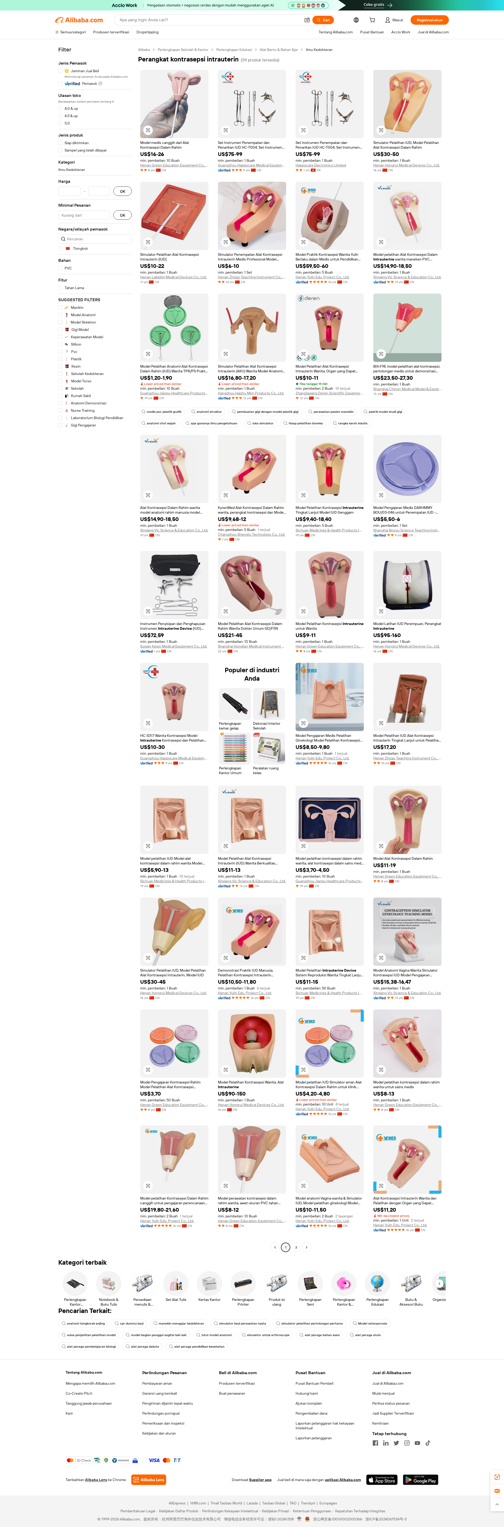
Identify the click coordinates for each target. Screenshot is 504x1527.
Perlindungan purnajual (161, 1413)
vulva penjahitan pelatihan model (91, 1335)
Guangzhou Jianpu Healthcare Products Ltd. (174, 393)
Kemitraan (380, 1423)
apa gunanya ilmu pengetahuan (214, 423)
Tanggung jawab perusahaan (89, 1403)
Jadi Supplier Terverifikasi (393, 1413)
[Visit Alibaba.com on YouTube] (417, 1443)
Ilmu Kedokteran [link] (319, 50)
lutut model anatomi (217, 1335)
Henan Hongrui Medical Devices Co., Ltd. (406, 165)
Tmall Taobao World (226, 1503)
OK (122, 191)
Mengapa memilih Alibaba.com (90, 1383)
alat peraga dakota (145, 1346)
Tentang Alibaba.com (84, 1372)
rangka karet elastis (353, 423)
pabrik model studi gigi (385, 412)
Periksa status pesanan (391, 1403)
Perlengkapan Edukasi (234, 50)
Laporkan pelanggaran (314, 1438)
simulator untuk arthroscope (268, 1335)
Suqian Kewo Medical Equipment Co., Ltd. (173, 646)
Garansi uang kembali (159, 1393)
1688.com (198, 1503)
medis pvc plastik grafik (164, 412)
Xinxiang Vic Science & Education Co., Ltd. (407, 277)
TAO (293, 1503)
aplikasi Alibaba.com (343, 1480)
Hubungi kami (307, 1393)
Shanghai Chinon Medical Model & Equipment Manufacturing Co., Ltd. (407, 389)
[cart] (373, 21)
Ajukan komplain (309, 1403)
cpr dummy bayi (132, 1323)
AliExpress (177, 1503)
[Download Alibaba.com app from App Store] (382, 1479)
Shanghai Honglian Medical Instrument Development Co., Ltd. (252, 646)
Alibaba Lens (96, 1480)
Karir (69, 1413)
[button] (307, 20)
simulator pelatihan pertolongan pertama (312, 1323)
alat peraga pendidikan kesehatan (199, 1346)
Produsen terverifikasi (237, 1383)
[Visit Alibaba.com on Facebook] (375, 1443)
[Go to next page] (306, 1247)
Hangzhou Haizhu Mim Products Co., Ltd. (251, 393)
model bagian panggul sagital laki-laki (158, 1335)
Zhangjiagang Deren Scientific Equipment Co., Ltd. (330, 393)
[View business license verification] (299, 1519)
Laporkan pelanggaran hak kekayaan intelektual (325, 1425)
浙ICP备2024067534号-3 (386, 1519)
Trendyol (308, 1503)
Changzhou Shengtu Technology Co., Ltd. (251, 534)
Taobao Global (273, 1503)
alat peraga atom (368, 1335)
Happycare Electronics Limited (321, 165)
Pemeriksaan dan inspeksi (163, 1423)
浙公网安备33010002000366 (337, 1519)
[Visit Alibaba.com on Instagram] (407, 1443)
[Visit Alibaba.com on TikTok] (428, 1443)
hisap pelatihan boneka (306, 423)
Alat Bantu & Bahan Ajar (279, 50)
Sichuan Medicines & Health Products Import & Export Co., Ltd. (330, 530)
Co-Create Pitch (79, 1393)
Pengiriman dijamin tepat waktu (167, 1403)
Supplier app (260, 1480)
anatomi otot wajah (161, 423)
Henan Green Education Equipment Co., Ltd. (174, 165)
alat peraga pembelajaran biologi (91, 1346)
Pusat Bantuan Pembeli (314, 1383)
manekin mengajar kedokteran (181, 1323)
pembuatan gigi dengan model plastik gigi (267, 412)
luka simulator (263, 423)
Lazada (252, 1503)
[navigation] (95, 649)
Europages (328, 1503)
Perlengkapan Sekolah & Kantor (183, 50)
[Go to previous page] (275, 1247)
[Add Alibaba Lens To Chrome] (148, 1479)
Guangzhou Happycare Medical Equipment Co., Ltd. (252, 165)
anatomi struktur (209, 412)
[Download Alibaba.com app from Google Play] (420, 1479)
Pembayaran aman (157, 1383)
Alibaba (144, 50)
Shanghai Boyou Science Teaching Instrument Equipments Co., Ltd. (407, 530)
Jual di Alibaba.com (387, 1383)
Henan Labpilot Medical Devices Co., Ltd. (173, 277)
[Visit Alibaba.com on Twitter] (396, 1443)
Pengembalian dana (311, 1413)
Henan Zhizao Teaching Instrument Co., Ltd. (252, 277)
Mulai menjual (383, 1393)
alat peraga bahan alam (322, 1335)
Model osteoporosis (372, 1323)
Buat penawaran (232, 1393)
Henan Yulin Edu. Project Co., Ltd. (322, 277)
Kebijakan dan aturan (159, 1433)
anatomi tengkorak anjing (86, 1323)
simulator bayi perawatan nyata (242, 1323)
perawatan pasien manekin (334, 412)
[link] (497, 1477)
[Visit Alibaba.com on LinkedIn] (386, 1443)
